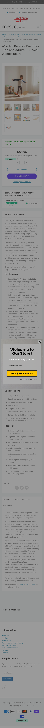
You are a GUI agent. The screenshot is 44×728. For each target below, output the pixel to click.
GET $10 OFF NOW (22, 373)
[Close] (40, 342)
